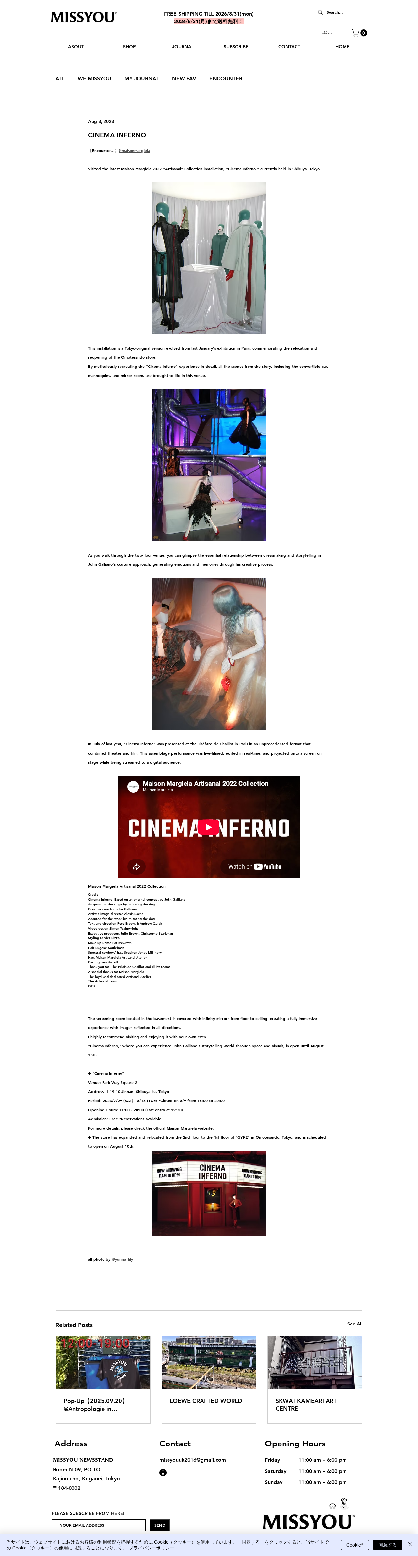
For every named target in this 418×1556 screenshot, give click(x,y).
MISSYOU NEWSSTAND (83, 1460)
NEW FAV (184, 78)
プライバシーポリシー (151, 1547)
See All (354, 1324)
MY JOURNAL (141, 78)
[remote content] (209, 828)
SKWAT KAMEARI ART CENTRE (306, 1404)
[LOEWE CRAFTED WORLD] (209, 1362)
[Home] (332, 1506)
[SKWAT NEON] (315, 1362)
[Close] (410, 1545)
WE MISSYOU (94, 78)
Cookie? (354, 1545)
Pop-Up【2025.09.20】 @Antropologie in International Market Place (100, 1405)
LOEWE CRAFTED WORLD (206, 1401)
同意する (387, 1544)
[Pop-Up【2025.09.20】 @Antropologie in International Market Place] (103, 1362)
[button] (360, 33)
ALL (60, 78)
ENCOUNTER (225, 78)
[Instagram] (163, 1472)
